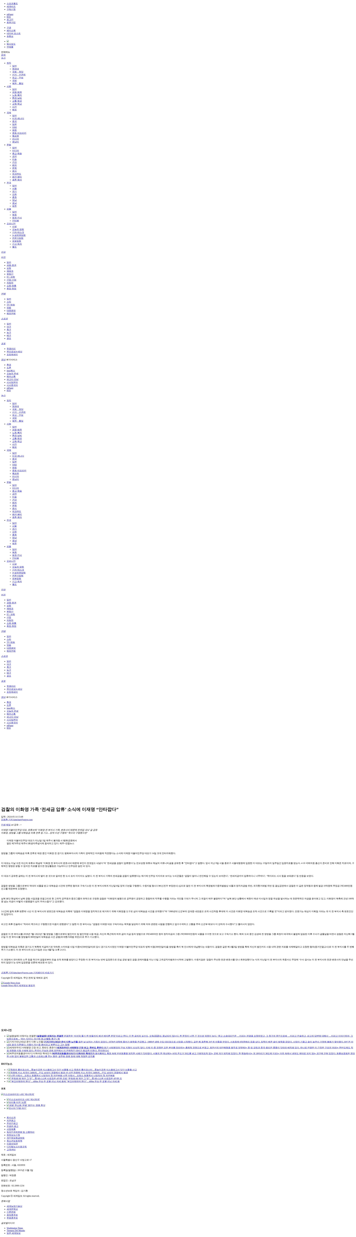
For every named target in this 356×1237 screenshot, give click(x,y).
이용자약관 (12, 1144)
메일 (8, 825)
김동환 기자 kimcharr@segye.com (17, 819)
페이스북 (11, 30)
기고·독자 (17, 244)
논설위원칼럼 (19, 235)
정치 (9, 63)
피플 (9, 209)
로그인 (10, 19)
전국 (9, 183)
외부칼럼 (16, 241)
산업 (9, 617)
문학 (14, 168)
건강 (14, 162)
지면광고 (11, 1120)
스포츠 (4, 318)
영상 (3, 359)
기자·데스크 (18, 232)
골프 (9, 338)
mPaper (10, 14)
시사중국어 (12, 385)
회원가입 (11, 22)
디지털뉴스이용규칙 (17, 1147)
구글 (9, 27)
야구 (9, 327)
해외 (14, 110)
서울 (14, 188)
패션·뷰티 (17, 177)
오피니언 (11, 223)
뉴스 (3, 58)
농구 (9, 332)
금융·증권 (11, 265)
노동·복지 (17, 95)
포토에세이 (12, 354)
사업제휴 (11, 1129)
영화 (9, 308)
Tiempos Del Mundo (16, 1230)
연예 (3, 294)
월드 (14, 247)
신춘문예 (11, 1212)
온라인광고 (12, 1123)
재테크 (10, 271)
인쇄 (3, 825)
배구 (9, 335)
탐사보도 (11, 44)
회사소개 (11, 1117)
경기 (14, 191)
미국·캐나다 (18, 118)
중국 (14, 121)
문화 (9, 145)
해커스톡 (11, 376)
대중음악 (11, 310)
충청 (14, 197)
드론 (9, 368)
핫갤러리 (11, 349)
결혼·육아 (17, 180)
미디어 (15, 150)
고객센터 (11, 1149)
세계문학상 (12, 1209)
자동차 (10, 283)
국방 (14, 80)
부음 (14, 215)
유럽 (14, 130)
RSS (9, 17)
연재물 (10, 47)
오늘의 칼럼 (18, 229)
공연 (14, 156)
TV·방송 (11, 305)
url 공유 (14, 825)
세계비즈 (11, 6)
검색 (3, 55)
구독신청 (11, 9)
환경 (9, 365)
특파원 (15, 136)
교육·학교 (17, 104)
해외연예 (11, 313)
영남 (14, 200)
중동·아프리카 (19, 133)
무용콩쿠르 (12, 1218)
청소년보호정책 (14, 1141)
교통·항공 (17, 101)
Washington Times (15, 1228)
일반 (14, 66)
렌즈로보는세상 (14, 351)
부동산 (10, 274)
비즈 (3, 257)
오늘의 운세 (12, 373)
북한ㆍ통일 (17, 83)
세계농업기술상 (14, 1206)
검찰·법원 (17, 92)
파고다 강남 (12, 379)
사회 (9, 86)
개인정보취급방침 (15, 1138)
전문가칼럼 (17, 238)
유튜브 (10, 36)
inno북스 (11, 370)
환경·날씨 (17, 98)
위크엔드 (16, 174)
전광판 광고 (12, 1126)
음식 (14, 171)
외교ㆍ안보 (17, 77)
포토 (3, 343)
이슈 (3, 252)
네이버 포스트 (14, 33)
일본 (14, 124)
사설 (14, 226)
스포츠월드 (12, 3)
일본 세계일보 (14, 1233)
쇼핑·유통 (11, 286)
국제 (9, 112)
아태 (14, 127)
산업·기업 (11, 280)
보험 (9, 268)
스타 (9, 302)
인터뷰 (15, 220)
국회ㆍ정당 (17, 72)
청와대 (15, 69)
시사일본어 (12, 382)
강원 (14, 194)
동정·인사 (17, 218)
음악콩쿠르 (12, 1215)
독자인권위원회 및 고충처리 (20, 1132)
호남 (14, 203)
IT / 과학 (11, 277)
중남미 (15, 142)
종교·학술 (17, 153)
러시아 (15, 139)
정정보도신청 (13, 1135)
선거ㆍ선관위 (19, 75)
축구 (9, 329)
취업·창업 (11, 288)
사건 (14, 107)
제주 (14, 206)
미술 (14, 159)
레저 (14, 165)
